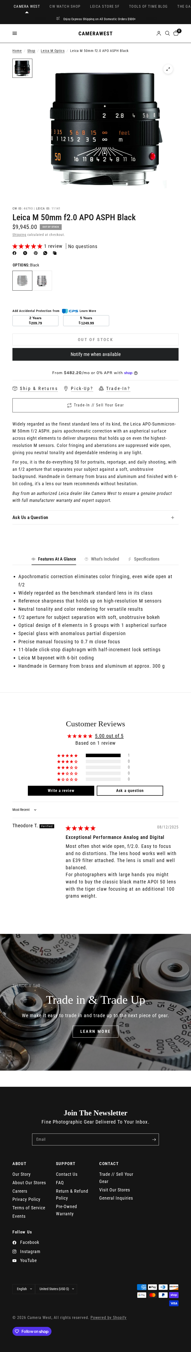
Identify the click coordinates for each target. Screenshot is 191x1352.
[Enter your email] (154, 1139)
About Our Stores (29, 1182)
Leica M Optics (52, 51)
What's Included (105, 559)
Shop (31, 51)
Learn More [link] (88, 311)
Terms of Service (28, 1207)
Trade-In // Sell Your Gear (99, 405)
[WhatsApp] (46, 253)
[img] (81, 828)
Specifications (146, 559)
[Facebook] (15, 253)
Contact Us (67, 1174)
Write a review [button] (61, 790)
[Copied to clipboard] (56, 253)
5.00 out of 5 (109, 736)
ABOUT (19, 1164)
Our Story (21, 1174)
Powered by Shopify (109, 1317)
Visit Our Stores (114, 1189)
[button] (28, 246)
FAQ (60, 1182)
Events (19, 1216)
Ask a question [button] (129, 790)
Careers (19, 1191)
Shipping (19, 235)
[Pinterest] (37, 253)
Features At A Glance (57, 559)
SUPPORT (66, 1164)
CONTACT (109, 1164)
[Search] (167, 33)
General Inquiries (116, 1198)
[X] (26, 253)
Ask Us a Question (30, 517)
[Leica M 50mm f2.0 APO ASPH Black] (22, 281)
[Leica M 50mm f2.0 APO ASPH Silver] (42, 281)
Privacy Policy (26, 1199)
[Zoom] (168, 69)
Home (17, 51)
